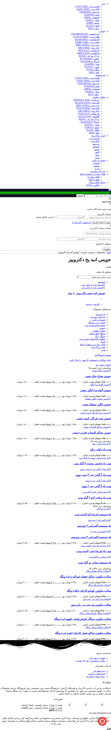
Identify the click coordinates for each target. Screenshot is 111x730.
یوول (97, 155)
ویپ (103, 3)
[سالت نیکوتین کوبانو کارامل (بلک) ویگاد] (99, 585)
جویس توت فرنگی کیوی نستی (93, 418)
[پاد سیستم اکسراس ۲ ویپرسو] (99, 520)
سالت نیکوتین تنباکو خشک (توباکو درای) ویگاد (85, 576)
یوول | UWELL (92, 20)
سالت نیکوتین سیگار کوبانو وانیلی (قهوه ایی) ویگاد (82, 618)
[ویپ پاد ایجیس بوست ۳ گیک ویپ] (95, 458)
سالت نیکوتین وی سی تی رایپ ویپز (91, 604)
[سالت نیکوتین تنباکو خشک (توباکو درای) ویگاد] (98, 571)
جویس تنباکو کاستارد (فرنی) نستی (91, 432)
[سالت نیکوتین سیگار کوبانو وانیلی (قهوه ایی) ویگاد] (95, 613)
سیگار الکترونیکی (97, 182)
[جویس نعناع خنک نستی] (101, 370)
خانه (109, 252)
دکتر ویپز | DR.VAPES (88, 47)
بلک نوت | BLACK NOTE (87, 102)
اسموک (95, 146)
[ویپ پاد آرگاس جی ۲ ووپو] (98, 480)
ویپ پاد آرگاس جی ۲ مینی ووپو (93, 474)
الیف (97, 152)
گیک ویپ (95, 141)
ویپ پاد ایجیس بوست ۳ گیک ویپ (92, 463)
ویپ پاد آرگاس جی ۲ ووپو (96, 486)
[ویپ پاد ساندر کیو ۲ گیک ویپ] (96, 492)
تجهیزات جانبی (98, 160)
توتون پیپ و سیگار (96, 322)
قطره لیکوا (94, 179)
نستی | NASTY (92, 67)
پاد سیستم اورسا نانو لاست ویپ (93, 514)
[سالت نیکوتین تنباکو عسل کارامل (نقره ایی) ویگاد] (98, 627)
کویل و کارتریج (98, 135)
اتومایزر (95, 163)
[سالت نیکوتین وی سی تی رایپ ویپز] (97, 599)
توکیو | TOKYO (92, 127)
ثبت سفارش (99, 671)
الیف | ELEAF (92, 25)
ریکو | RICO (93, 28)
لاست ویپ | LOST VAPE (87, 6)
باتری (96, 168)
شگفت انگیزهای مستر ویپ (92, 339)
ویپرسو (96, 144)
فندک (102, 342)
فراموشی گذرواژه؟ (81, 222)
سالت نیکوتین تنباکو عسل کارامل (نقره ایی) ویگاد (83, 633)
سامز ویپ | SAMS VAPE (87, 42)
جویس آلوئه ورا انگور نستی (95, 390)
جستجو (80, 196)
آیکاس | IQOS (92, 185)
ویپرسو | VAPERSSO (89, 12)
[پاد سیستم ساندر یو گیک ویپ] (100, 557)
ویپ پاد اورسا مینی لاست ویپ (93, 551)
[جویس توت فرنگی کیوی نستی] (95, 413)
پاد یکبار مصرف (97, 171)
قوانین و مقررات (97, 658)
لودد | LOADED (91, 64)
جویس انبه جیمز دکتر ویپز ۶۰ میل (86, 293)
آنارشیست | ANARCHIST (86, 39)
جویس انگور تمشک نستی (96, 404)
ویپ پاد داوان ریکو (100, 449)
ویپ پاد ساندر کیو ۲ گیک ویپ (94, 497)
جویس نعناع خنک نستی (98, 376)
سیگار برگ (100, 336)
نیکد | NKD (94, 72)
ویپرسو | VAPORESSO (88, 83)
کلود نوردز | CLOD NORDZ (86, 36)
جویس (102, 31)
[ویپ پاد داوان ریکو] (101, 444)
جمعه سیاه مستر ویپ (94, 325)
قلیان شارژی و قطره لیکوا (92, 174)
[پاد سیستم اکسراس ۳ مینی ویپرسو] (100, 531)
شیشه (96, 166)
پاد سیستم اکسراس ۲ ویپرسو (94, 525)
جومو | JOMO (92, 23)
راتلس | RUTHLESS (89, 58)
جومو (96, 149)
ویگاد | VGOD (92, 69)
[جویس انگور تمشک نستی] (98, 399)
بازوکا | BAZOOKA (90, 61)
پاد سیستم (100, 75)
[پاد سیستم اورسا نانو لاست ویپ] (104, 508)
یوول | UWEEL (92, 91)
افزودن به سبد (92, 304)
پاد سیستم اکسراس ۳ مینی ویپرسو (91, 537)
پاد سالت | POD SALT (88, 50)
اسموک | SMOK (91, 17)
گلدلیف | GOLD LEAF (88, 116)
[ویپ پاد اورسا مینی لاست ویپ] (96, 545)
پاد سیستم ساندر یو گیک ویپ (94, 562)
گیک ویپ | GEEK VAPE (87, 9)
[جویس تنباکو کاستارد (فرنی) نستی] (97, 427)
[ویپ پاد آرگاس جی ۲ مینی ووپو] (95, 469)
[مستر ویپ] (105, 190)
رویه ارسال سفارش (95, 676)
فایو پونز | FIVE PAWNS (87, 108)
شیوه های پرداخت (96, 673)
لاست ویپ (94, 138)
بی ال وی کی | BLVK (89, 56)
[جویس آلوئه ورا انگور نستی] (100, 384)
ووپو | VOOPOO (91, 14)
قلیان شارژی (93, 177)
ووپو (97, 157)
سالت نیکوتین (98, 97)
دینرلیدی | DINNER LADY (86, 100)
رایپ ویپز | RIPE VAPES (87, 45)
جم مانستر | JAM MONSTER (85, 34)
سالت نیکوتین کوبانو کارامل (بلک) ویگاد (89, 590)
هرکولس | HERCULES (88, 53)
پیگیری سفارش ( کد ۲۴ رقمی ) (90, 661)
